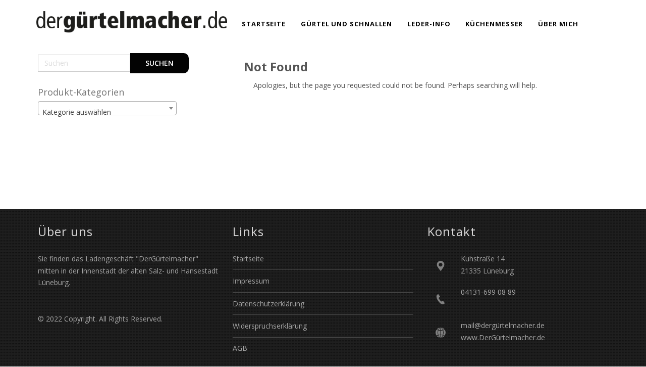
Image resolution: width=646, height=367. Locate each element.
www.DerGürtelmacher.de (503, 337)
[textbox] (107, 112)
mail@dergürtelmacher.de (503, 325)
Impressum (251, 281)
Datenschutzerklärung (268, 303)
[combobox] (107, 108)
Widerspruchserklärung (270, 326)
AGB (240, 348)
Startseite (248, 258)
